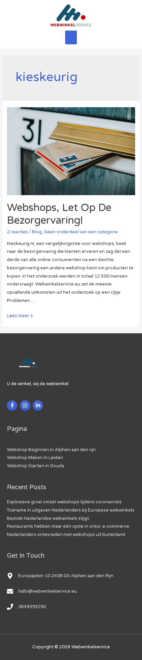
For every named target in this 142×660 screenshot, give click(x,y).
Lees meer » (20, 315)
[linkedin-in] (39, 405)
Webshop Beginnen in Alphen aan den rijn (51, 449)
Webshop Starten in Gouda (35, 466)
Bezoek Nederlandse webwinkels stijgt (48, 518)
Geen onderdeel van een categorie (81, 232)
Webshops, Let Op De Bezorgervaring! (59, 214)
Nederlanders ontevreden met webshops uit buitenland (66, 534)
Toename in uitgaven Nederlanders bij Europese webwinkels (70, 510)
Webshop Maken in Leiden (35, 457)
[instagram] (26, 405)
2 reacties (17, 232)
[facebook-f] (13, 405)
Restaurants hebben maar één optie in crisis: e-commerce (68, 526)
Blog (37, 232)
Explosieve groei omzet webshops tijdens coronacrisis (64, 502)
